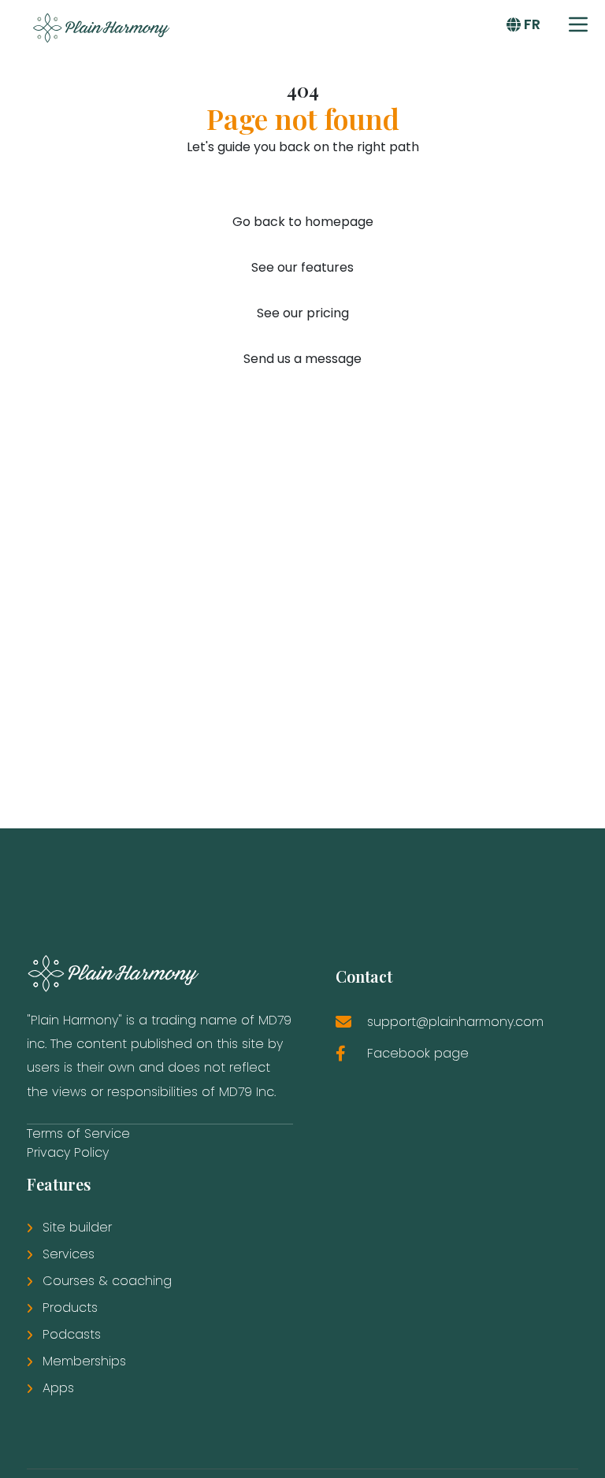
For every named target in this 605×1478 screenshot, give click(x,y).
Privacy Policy (68, 1152)
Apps (58, 1388)
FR (532, 24)
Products (70, 1307)
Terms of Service (78, 1133)
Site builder (77, 1227)
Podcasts (72, 1334)
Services (69, 1254)
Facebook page (418, 1053)
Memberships (84, 1361)
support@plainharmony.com (455, 1022)
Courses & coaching (107, 1281)
